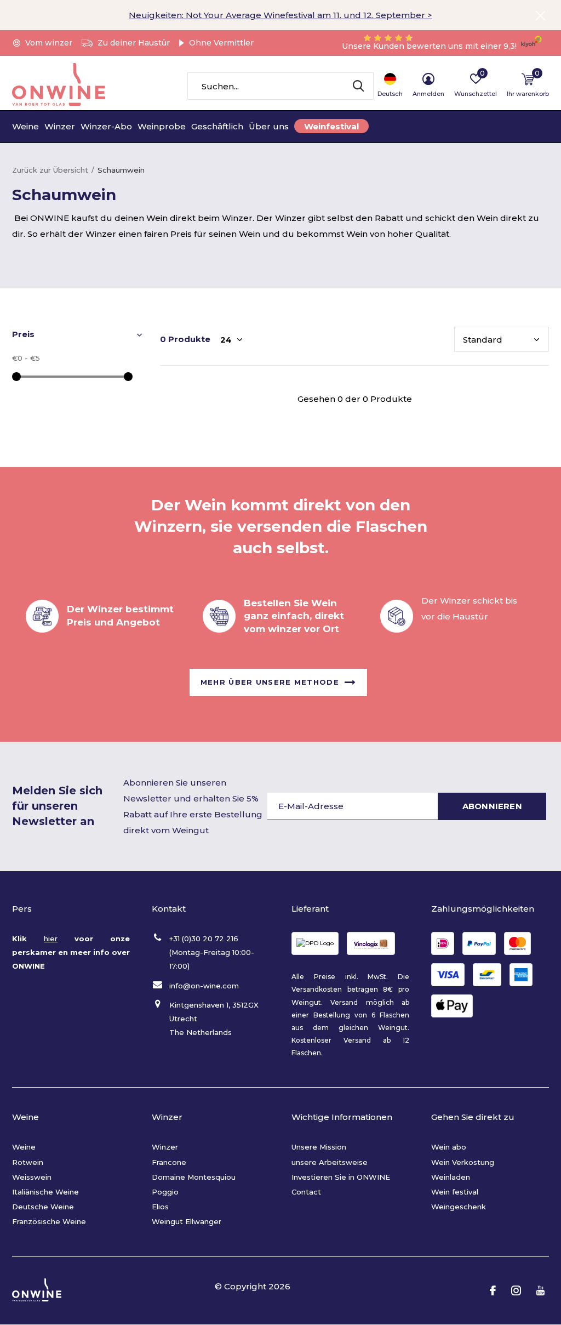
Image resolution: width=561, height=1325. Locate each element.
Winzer (59, 126)
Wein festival (454, 1191)
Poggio (165, 1191)
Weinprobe (162, 126)
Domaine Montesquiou (194, 1177)
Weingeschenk (458, 1206)
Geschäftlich (217, 126)
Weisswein (31, 1177)
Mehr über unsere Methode (270, 682)
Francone (169, 1162)
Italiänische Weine (45, 1191)
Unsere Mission (318, 1146)
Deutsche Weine (43, 1206)
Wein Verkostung (462, 1162)
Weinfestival (331, 126)
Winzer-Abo (106, 126)
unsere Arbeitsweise (329, 1162)
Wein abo (448, 1146)
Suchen (358, 86)
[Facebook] (493, 1290)
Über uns (269, 126)
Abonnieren (492, 806)
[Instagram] (516, 1290)
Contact (306, 1191)
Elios (160, 1206)
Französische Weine (49, 1221)
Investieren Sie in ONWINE (340, 1177)
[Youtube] (540, 1290)
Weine (25, 126)
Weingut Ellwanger (186, 1221)
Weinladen (450, 1177)
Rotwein (27, 1162)
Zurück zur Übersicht (50, 170)
